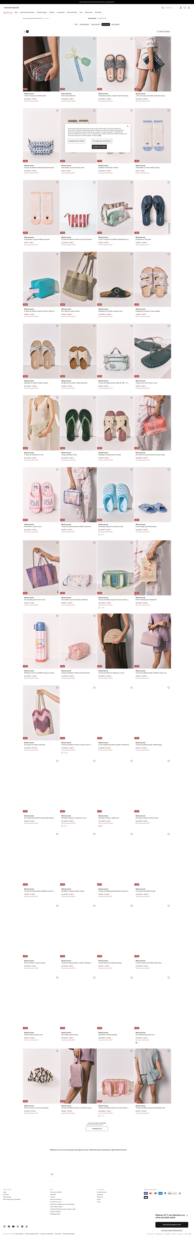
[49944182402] (168, 182)
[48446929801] (131, 1051)
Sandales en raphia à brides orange (72, 891)
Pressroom (100, 1197)
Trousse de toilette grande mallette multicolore (76, 526)
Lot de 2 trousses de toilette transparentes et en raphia (114, 239)
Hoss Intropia (187, 1233)
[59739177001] (57, 182)
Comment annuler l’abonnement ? (172, 1230)
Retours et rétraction (56, 1199)
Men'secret (88, 12)
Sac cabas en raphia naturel (70, 311)
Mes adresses (7, 1197)
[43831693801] (94, 254)
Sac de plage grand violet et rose (34, 599)
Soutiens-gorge (42, 12)
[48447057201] (168, 616)
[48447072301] (168, 1051)
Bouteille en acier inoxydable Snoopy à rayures (39, 673)
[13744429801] (57, 616)
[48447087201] (94, 1051)
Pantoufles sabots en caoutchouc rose (73, 818)
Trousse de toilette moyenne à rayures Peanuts (76, 239)
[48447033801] (131, 834)
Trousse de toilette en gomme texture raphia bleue (39, 311)
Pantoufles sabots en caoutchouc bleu (110, 526)
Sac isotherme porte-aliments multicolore (74, 599)
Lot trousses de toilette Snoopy (145, 891)
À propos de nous (102, 1192)
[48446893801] (131, 616)
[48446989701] (57, 110)
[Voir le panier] (189, 8)
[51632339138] (94, 397)
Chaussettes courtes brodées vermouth (37, 239)
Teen (81, 12)
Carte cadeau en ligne (56, 1206)
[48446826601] (168, 397)
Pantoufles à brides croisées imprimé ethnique (113, 96)
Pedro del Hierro (159, 1233)
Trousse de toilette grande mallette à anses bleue (39, 891)
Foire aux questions (55, 1211)
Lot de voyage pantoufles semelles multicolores (113, 744)
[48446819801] (168, 834)
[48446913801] (94, 906)
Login (4, 1192)
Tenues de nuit (95, 24)
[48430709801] (131, 182)
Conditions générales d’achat (32, 1233)
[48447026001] (94, 182)
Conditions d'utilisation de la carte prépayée (62, 1204)
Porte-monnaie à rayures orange (34, 963)
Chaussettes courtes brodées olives (72, 167)
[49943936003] (131, 110)
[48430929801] (131, 326)
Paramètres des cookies (69, 1233)
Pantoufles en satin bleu (143, 239)
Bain (16, 12)
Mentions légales (19, 1233)
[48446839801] (94, 543)
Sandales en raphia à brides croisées (36, 383)
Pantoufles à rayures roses (32, 526)
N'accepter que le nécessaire (102, 141)
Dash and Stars (72, 12)
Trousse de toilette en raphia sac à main (111, 673)
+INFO (99, 135)
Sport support (115, 24)
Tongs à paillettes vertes (69, 455)
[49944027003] (94, 761)
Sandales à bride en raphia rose (108, 818)
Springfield (167, 1233)
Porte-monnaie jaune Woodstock (146, 599)
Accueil (25, 18)
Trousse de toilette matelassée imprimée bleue (39, 167)
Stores (99, 1202)
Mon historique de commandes (11, 1199)
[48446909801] (168, 906)
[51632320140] (168, 326)
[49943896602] (94, 834)
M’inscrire (6, 1194)
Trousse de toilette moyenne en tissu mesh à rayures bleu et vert (114, 599)
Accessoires (61, 12)
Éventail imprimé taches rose (33, 1034)
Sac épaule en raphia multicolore (34, 744)
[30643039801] (57, 687)
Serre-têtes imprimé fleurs (69, 1034)
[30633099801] (57, 543)
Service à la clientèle (56, 1192)
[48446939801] (131, 543)
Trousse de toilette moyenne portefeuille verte (150, 1108)
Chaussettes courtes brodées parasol (148, 167)
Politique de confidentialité (46, 1233)
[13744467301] (57, 977)
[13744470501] (168, 543)
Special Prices (7, 12)
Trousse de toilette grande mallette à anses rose (151, 673)
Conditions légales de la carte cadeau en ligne (63, 1209)
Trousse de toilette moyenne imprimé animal (75, 673)
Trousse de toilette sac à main (33, 455)
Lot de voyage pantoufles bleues (146, 526)
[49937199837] (168, 254)
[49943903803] (57, 326)
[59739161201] (168, 110)
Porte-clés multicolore (68, 96)
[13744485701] (57, 906)
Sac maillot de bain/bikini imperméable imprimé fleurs (39, 818)
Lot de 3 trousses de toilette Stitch (35, 96)
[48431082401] (57, 254)
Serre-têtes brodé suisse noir (145, 1034)
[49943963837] (94, 326)
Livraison (52, 1197)
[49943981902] (168, 469)
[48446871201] (168, 39)
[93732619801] (94, 39)
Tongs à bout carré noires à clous (146, 383)
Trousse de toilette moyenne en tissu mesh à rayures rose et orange (76, 744)
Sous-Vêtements (84, 24)
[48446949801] (94, 687)
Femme (39, 18)
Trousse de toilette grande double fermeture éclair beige (114, 891)
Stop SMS (53, 1194)
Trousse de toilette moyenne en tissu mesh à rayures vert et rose (114, 1108)
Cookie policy (58, 1233)
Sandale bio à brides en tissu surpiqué (148, 311)
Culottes (51, 12)
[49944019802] (131, 977)
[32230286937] (131, 397)
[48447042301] (57, 834)
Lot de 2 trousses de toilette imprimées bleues (150, 96)
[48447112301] (131, 906)
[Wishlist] (185, 7)
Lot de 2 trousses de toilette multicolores (149, 963)
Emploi (99, 1199)
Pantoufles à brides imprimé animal (147, 818)
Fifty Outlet (180, 1233)
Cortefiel (173, 1233)
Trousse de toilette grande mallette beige (149, 744)
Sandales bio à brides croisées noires (110, 311)
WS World (98, 12)
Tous (76, 24)
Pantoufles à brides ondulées (107, 1034)
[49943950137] (131, 254)
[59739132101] (94, 110)
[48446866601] (57, 761)
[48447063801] (168, 687)
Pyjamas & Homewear (27, 12)
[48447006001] (57, 39)
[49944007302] (168, 761)
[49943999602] (131, 687)
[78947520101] (168, 977)
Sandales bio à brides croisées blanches (74, 383)
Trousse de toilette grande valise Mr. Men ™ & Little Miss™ (114, 383)
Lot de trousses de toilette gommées (110, 963)
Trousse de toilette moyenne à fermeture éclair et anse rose (76, 1108)
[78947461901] (94, 977)
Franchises (100, 1194)
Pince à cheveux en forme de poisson (36, 1108)
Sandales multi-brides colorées (108, 167)
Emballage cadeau (55, 1214)
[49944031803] (131, 469)
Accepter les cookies (99, 147)
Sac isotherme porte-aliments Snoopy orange (150, 455)
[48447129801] (94, 469)
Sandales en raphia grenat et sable (109, 455)
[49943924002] (131, 39)
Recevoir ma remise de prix (172, 1224)
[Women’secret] (11, 8)
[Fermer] (127, 126)
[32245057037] (131, 761)
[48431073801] (57, 397)
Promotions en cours (56, 1202)
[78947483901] (57, 1051)
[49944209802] (57, 469)
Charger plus (97, 1128)
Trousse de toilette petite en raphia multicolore (76, 963)
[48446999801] (94, 616)
